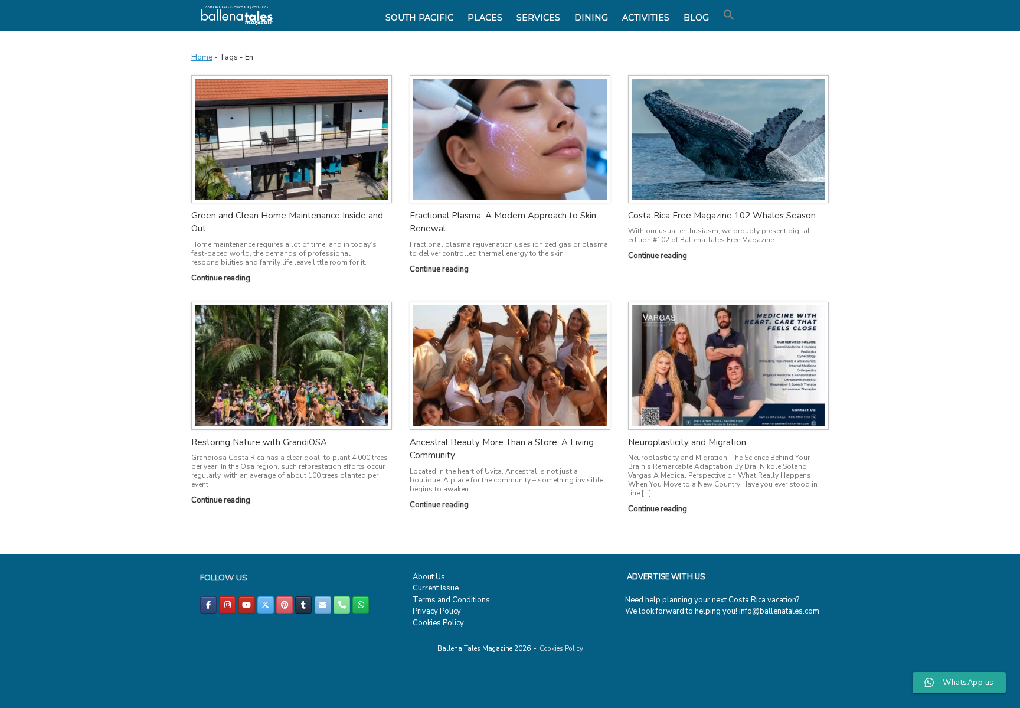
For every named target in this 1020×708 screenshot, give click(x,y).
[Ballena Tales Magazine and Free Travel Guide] (237, 15)
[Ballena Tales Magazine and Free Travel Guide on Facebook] (208, 605)
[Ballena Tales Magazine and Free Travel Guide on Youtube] (246, 605)
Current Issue (436, 588)
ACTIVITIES (645, 17)
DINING (591, 17)
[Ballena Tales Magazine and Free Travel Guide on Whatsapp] (360, 605)
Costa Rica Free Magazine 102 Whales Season (722, 215)
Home (201, 57)
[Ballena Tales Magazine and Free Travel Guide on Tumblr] (303, 605)
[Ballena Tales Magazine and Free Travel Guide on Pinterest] (284, 605)
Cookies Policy (438, 623)
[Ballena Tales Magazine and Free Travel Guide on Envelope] (323, 605)
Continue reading (221, 278)
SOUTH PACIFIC (419, 17)
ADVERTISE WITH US (666, 577)
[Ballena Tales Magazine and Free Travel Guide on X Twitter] (265, 605)
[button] (729, 15)
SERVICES (538, 17)
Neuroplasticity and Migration (687, 442)
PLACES (485, 17)
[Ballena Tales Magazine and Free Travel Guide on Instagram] (227, 605)
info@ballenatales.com (779, 611)
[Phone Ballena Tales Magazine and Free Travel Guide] (342, 605)
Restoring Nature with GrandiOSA (259, 442)
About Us (429, 577)
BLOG (696, 17)
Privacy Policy (437, 611)
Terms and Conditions (451, 600)
